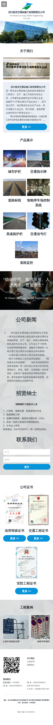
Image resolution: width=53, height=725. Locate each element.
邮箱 (6, 459)
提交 (26, 466)
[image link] (14, 158)
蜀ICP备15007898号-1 (26, 712)
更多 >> (26, 127)
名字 (6, 452)
